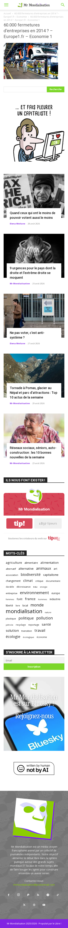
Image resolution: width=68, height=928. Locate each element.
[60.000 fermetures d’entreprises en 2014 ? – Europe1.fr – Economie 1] (31, 78)
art (55, 568)
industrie (55, 599)
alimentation (49, 562)
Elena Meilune (17, 223)
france (30, 599)
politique (26, 618)
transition (26, 630)
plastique (11, 618)
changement (13, 581)
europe (55, 593)
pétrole (9, 624)
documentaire (53, 581)
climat (28, 581)
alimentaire (31, 562)
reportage (33, 624)
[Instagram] (18, 895)
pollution (44, 618)
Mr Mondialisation (20, 283)
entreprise (11, 593)
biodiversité (31, 574)
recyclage (21, 624)
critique (39, 581)
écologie (13, 636)
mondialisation (24, 611)
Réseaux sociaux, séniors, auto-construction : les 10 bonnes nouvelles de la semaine (33, 452)
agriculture (14, 562)
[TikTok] (57, 895)
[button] (6, 5)
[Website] (34, 905)
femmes (10, 599)
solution (12, 630)
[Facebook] (8, 895)
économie (42, 637)
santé (46, 624)
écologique (28, 637)
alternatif (11, 568)
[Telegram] (47, 895)
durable (10, 586)
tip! (19, 523)
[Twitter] (24, 905)
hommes (42, 599)
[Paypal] (28, 895)
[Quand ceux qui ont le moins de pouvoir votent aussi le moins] (34, 196)
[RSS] (38, 895)
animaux (43, 568)
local (25, 605)
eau (35, 586)
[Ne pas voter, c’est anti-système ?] (34, 316)
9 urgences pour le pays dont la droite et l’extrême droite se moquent (32, 272)
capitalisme (50, 575)
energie (43, 587)
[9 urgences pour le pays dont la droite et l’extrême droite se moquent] (34, 256)
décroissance (24, 586)
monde (37, 605)
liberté (9, 605)
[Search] (63, 5)
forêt (19, 599)
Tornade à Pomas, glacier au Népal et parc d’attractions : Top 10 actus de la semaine (33, 392)
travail (39, 630)
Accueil (7, 13)
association (12, 575)
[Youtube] (44, 905)
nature (48, 612)
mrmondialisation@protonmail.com (34, 884)
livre (18, 605)
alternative (26, 568)
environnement (34, 592)
